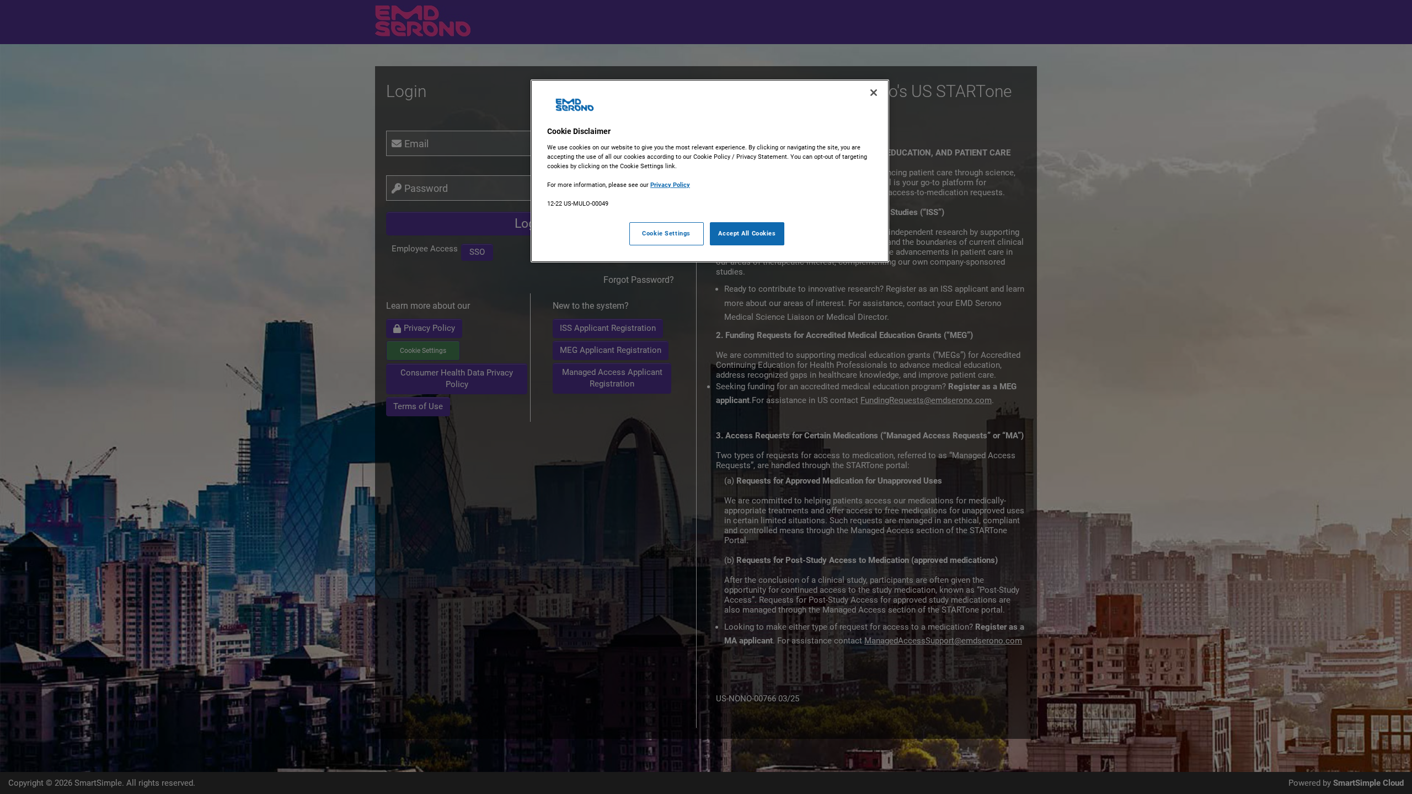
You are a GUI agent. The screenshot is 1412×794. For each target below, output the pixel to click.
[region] (710, 170)
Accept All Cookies (746, 233)
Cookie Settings (666, 233)
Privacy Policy (670, 185)
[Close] (874, 93)
